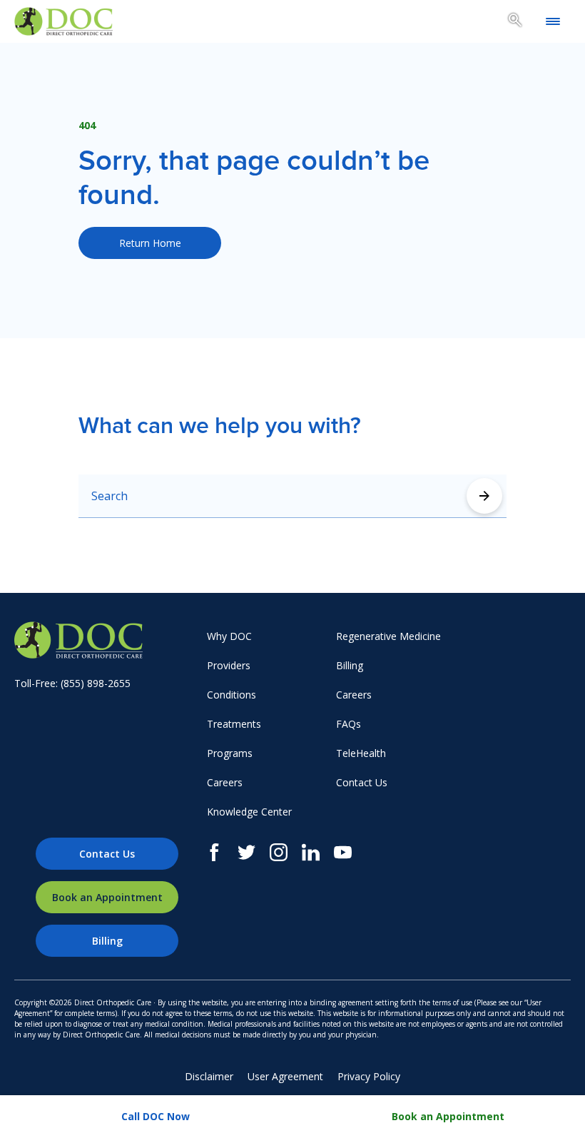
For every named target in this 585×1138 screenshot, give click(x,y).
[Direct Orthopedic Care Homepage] (63, 21)
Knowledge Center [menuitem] (249, 811)
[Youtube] (342, 852)
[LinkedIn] (310, 852)
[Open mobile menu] (553, 21)
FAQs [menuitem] (348, 724)
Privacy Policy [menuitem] (368, 1076)
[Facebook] (214, 852)
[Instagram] (278, 852)
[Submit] (484, 496)
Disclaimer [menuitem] (209, 1076)
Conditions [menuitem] (231, 694)
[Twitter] (246, 852)
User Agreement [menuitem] (285, 1076)
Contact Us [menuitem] (361, 782)
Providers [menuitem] (228, 665)
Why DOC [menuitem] (229, 636)
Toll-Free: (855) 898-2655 (72, 683)
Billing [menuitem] (349, 665)
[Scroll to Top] (553, 639)
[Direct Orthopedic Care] (107, 640)
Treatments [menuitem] (234, 724)
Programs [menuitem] (230, 753)
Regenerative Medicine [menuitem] (388, 636)
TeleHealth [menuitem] (361, 753)
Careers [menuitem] (225, 782)
